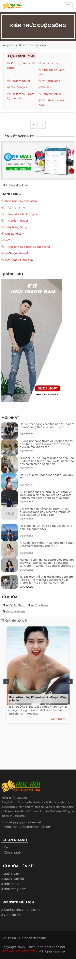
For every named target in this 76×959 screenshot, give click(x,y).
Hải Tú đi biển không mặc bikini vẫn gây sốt (46, 476)
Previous (6, 681)
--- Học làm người (16, 220)
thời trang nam (15, 889)
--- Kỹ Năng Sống (16, 227)
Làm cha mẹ (50, 63)
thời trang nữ (14, 884)
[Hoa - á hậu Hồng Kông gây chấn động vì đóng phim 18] (37, 664)
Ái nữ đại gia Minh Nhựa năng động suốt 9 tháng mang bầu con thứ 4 (47, 544)
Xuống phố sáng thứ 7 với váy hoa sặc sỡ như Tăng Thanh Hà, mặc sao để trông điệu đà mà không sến (46, 443)
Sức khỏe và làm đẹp (19, 259)
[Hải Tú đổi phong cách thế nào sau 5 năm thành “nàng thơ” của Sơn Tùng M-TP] (9, 432)
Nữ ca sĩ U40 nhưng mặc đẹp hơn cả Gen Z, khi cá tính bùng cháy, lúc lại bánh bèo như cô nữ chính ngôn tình (47, 460)
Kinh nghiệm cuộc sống (21, 201)
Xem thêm (58, 718)
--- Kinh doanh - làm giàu (21, 214)
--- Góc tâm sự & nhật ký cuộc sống (27, 246)
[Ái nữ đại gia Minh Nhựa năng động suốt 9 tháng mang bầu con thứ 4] (9, 552)
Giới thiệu (8, 938)
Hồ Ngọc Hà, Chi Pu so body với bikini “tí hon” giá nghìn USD (46, 527)
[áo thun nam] (31, 340)
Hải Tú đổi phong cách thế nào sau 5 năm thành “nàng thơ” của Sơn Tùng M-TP (47, 425)
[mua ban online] (38, 160)
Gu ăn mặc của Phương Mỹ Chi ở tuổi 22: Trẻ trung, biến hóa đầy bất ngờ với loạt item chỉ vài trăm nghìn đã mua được (46, 494)
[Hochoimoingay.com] (12, 7)
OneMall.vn (12, 915)
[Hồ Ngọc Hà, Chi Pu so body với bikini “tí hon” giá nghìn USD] (9, 534)
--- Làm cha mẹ (15, 207)
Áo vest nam (39, 605)
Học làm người (20, 80)
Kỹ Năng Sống (51, 80)
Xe (6, 847)
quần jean (11, 873)
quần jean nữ (14, 879)
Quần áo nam (15, 611)
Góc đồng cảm (20, 87)
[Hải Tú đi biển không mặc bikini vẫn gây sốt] (9, 483)
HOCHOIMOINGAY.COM (19, 951)
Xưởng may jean (17, 185)
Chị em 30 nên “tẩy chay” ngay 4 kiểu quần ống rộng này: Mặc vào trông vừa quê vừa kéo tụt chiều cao (45, 511)
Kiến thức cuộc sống (32, 45)
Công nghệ (12, 852)
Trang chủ (7, 45)
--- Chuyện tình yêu (17, 253)
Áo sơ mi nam (15, 605)
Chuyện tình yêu (52, 93)
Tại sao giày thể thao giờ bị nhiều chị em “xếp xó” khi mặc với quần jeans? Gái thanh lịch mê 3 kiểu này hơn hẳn (46, 579)
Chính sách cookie (33, 938)
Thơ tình (47, 87)
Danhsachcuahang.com (22, 910)
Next (70, 681)
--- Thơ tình (12, 240)
